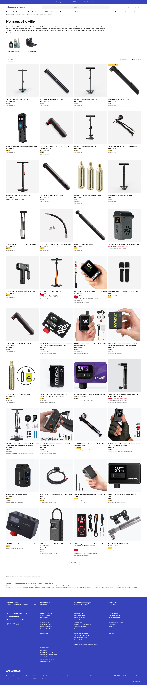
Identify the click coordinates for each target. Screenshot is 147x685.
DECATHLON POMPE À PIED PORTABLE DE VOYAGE (21, 244)
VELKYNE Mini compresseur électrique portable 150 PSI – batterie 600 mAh (55, 444)
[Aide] (132, 7)
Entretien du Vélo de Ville (14, 51)
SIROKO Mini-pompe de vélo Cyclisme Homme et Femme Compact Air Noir (123, 395)
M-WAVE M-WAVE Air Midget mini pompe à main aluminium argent (122, 545)
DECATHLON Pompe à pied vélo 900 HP (86, 99)
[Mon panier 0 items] (139, 7)
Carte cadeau (136, 11)
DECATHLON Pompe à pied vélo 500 (17, 99)
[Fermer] (139, 2)
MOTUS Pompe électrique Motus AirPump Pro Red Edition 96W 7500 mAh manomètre (89, 545)
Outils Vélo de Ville (31, 51)
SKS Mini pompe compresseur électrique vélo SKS (123, 244)
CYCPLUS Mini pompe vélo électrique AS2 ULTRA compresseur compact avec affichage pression (123, 344)
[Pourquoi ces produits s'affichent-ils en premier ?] (119, 59)
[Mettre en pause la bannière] (137, 2)
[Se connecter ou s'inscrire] (135, 7)
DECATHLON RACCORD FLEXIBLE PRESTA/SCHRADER (56, 244)
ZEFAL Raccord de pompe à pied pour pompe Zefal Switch (56, 495)
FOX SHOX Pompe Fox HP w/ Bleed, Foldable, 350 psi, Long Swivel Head (90, 444)
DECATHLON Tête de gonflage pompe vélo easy (21, 291)
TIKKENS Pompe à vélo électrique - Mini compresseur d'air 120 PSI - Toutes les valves (124, 444)
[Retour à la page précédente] (68, 563)
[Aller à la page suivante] (79, 563)
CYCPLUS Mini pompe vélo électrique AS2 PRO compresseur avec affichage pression (54, 395)
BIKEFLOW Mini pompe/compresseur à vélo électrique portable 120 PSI (90, 292)
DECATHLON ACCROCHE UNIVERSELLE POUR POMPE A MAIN (124, 292)
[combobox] (135, 59)
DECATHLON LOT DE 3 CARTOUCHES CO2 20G (20, 394)
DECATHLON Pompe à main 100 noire (119, 99)
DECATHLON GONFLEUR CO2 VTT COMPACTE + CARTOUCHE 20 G (20, 344)
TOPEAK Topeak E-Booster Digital (16, 494)
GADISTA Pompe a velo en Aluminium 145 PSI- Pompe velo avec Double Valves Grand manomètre (22, 444)
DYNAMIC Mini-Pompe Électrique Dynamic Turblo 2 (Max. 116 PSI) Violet (89, 395)
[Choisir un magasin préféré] (128, 7)
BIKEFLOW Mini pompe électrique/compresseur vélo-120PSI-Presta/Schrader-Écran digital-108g (56, 344)
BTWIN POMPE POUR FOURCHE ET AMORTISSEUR (122, 146)
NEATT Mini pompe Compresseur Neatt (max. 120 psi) (22, 544)
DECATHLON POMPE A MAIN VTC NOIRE (85, 244)
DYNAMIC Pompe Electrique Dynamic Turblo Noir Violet (122, 495)
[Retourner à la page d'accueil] (15, 7)
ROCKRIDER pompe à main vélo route (51, 99)
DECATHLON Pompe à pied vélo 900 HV (120, 195)
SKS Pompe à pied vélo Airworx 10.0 (51, 291)
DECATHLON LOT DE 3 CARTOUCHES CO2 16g (87, 195)
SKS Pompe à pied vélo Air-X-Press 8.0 (18, 195)
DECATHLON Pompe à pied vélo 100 (85, 146)
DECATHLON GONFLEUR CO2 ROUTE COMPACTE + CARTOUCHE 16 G (55, 147)
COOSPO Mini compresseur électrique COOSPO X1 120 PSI (89, 495)
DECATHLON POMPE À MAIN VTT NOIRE (51, 195)
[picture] (22, 80)
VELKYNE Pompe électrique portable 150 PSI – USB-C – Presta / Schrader (90, 344)
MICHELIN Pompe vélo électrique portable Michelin (21, 146)
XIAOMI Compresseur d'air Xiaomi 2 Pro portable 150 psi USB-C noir (56, 545)
